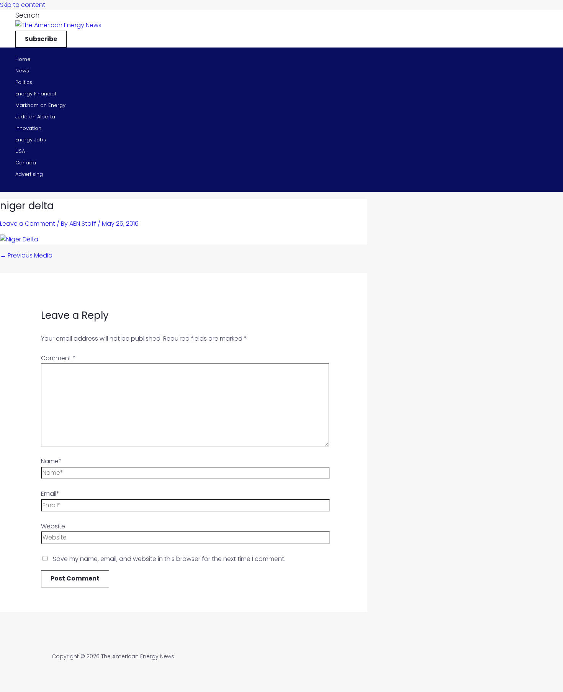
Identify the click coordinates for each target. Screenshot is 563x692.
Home (23, 59)
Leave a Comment (27, 223)
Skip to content (22, 4)
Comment (58, 358)
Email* (50, 493)
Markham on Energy (40, 105)
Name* (51, 461)
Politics (23, 82)
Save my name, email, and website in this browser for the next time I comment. (169, 558)
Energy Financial (35, 93)
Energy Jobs (30, 139)
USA (20, 151)
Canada (25, 162)
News (22, 70)
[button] (27, 15)
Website (53, 526)
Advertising (29, 174)
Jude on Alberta (35, 116)
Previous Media (26, 255)
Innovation (28, 128)
